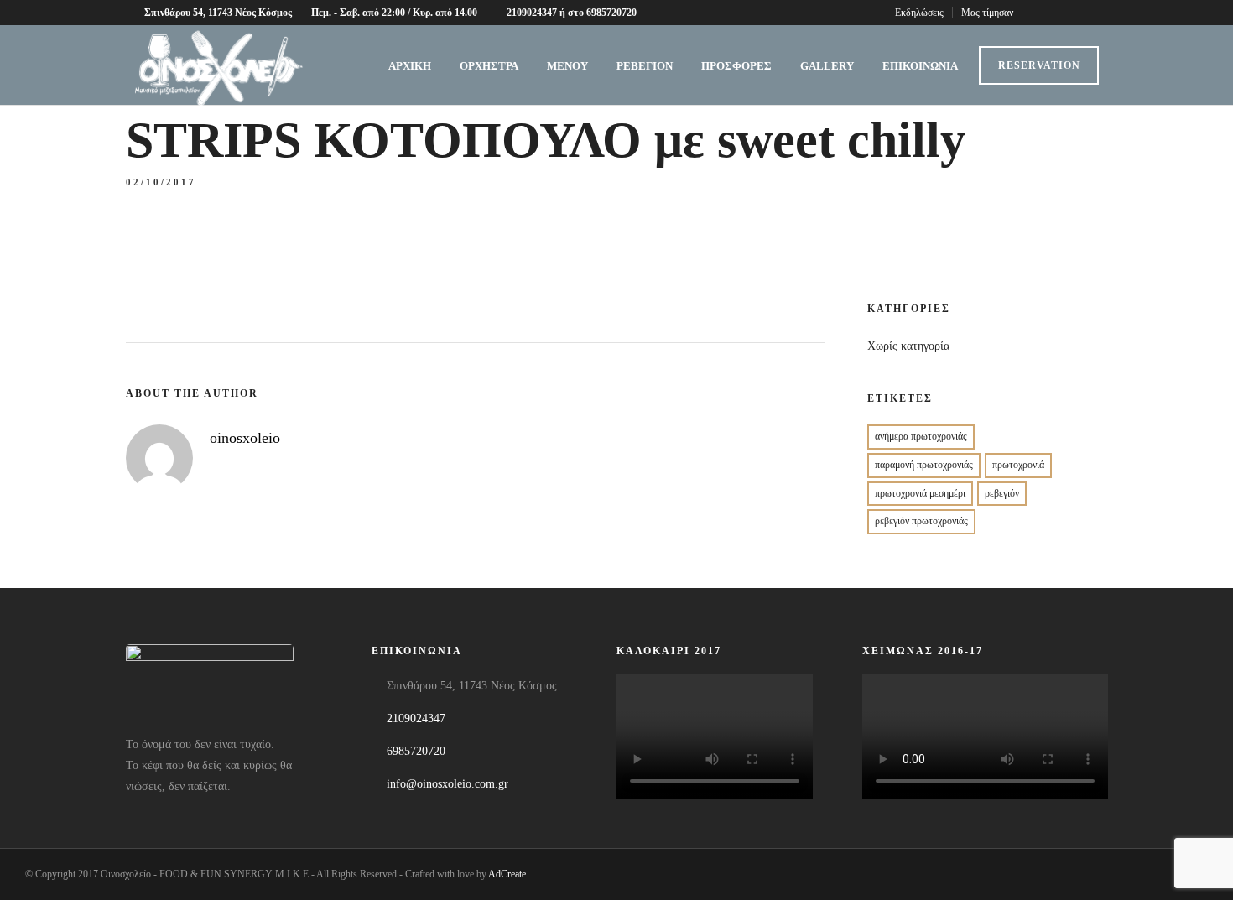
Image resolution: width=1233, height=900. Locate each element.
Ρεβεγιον (644, 66)
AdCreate (507, 874)
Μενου (567, 66)
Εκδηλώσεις (919, 12)
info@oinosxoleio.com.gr (447, 784)
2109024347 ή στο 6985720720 (572, 12)
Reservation (1039, 65)
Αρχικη (409, 66)
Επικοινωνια (920, 66)
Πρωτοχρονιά (1018, 465)
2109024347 (416, 718)
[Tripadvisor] (1102, 12)
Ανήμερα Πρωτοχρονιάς (921, 436)
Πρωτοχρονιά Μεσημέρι (920, 493)
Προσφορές (736, 66)
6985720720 (416, 751)
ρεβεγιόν (1002, 493)
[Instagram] (1081, 12)
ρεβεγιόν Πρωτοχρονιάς (921, 521)
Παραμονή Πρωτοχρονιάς (924, 465)
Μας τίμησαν (987, 12)
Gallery (827, 66)
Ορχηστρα (489, 66)
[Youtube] (1060, 12)
